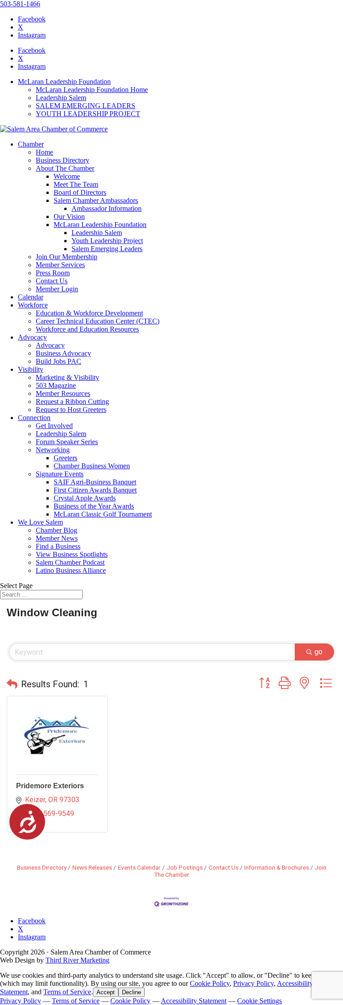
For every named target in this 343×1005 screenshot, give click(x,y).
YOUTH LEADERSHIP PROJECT (88, 114)
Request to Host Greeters (71, 409)
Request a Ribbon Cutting (72, 401)
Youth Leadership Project (107, 240)
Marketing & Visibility (67, 377)
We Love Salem (40, 522)
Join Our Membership (66, 257)
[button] (12, 684)
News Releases (92, 867)
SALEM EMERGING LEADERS (85, 105)
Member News (57, 538)
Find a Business (58, 546)
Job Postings (185, 867)
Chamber (31, 144)
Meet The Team (76, 184)
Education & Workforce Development (89, 313)
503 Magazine (56, 385)
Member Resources (63, 393)
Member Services (60, 265)
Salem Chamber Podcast (70, 562)
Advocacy (32, 337)
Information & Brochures (276, 867)
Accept (105, 992)
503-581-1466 (20, 4)
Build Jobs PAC (58, 361)
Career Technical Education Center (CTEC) (97, 321)
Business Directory (62, 160)
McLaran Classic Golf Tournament (103, 514)
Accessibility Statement (193, 1001)
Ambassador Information (106, 208)
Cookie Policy (210, 983)
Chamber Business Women (92, 466)
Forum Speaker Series (67, 442)
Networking (53, 450)
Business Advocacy (63, 353)
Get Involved (54, 425)
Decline (131, 992)
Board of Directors (80, 192)
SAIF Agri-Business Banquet (95, 482)
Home (44, 152)
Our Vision (69, 216)
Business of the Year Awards (94, 506)
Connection (34, 417)
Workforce (33, 305)
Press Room (53, 273)
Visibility (30, 369)
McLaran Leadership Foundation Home (92, 89)
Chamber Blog (56, 530)
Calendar (30, 297)
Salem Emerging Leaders (106, 248)
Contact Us (51, 281)
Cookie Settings (259, 1001)
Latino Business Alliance (71, 570)
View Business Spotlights (72, 554)
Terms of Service (67, 992)
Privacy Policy (253, 983)
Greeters (65, 458)
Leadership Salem (61, 97)
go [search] (318, 652)
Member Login (57, 289)
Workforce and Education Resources (87, 329)
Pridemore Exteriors (50, 786)
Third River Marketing (77, 960)
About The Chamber (65, 168)
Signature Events (60, 474)
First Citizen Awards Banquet (95, 490)
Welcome (67, 176)
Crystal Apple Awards (85, 498)
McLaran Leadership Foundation (64, 81)
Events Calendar (139, 867)
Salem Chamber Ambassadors (96, 200)
